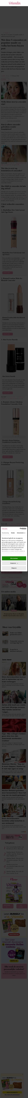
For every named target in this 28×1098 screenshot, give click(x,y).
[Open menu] (3, 3)
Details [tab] (13, 532)
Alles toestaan (14, 558)
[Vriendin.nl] (15, 3)
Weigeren (14, 568)
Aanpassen (13, 563)
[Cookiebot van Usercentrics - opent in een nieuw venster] (20, 529)
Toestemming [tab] (5, 532)
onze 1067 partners (10, 540)
